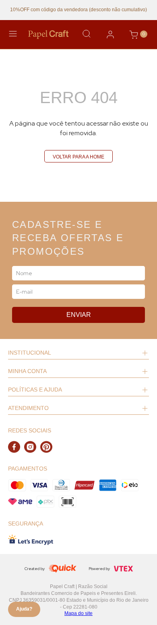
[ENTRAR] (110, 34)
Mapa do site (78, 613)
